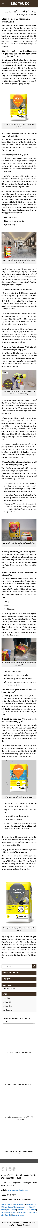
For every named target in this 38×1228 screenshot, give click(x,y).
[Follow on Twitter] (10, 1169)
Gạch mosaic (31, 1210)
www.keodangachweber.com (18, 1190)
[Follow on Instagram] (6, 1169)
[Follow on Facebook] (2, 1169)
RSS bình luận (7, 1006)
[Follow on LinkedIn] (14, 1169)
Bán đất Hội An (19, 1204)
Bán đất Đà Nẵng (7, 1204)
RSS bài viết (7, 1002)
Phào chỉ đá (21, 1210)
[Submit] (34, 966)
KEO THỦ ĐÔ (20, 3)
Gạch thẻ (8, 1215)
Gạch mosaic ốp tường (9, 1212)
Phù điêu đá (11, 1210)
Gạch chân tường (18, 1215)
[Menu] (3, 3)
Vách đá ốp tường (24, 1212)
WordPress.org (8, 1010)
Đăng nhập (6, 998)
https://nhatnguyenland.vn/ (17, 1207)
